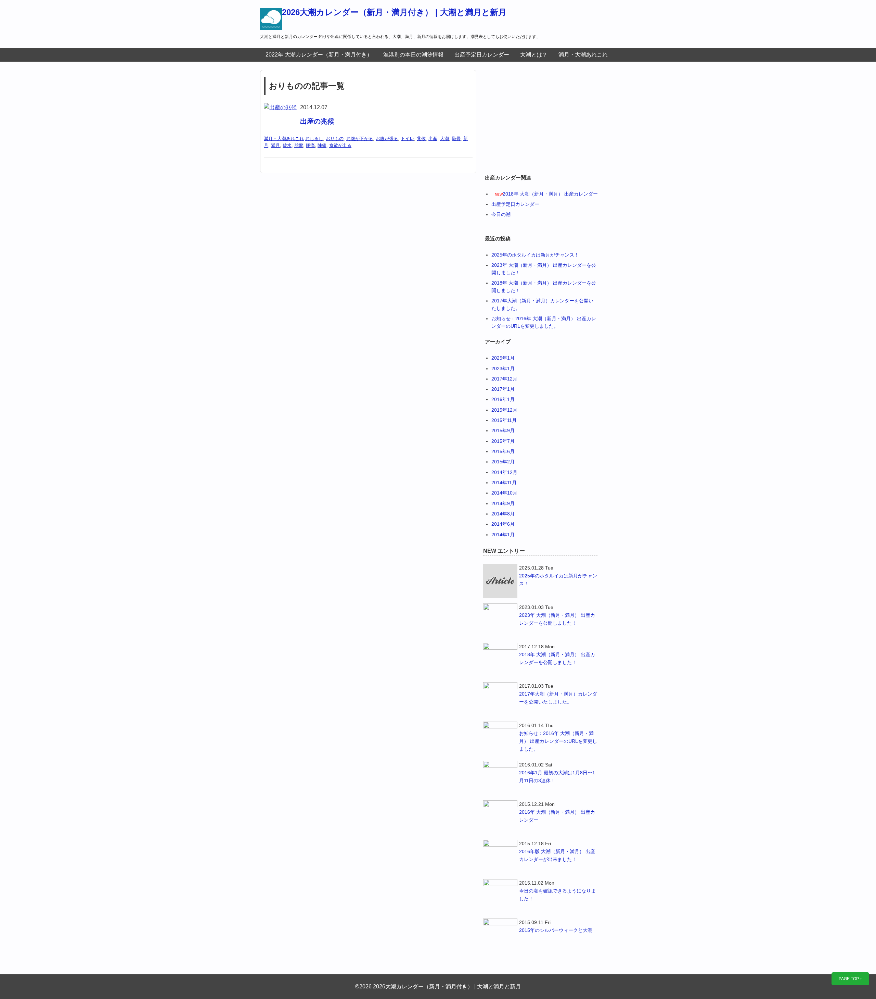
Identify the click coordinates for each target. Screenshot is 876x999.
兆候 (421, 138)
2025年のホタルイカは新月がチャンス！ (535, 255)
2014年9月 (503, 503)
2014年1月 (503, 534)
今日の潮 (501, 214)
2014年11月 (504, 482)
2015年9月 (503, 430)
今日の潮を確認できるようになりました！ (557, 894)
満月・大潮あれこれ (583, 55)
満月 (275, 145)
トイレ (407, 138)
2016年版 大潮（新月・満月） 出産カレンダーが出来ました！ (557, 855)
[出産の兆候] (280, 107)
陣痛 (322, 145)
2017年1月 (503, 389)
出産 (432, 138)
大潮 (444, 138)
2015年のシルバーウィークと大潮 (555, 930)
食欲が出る (340, 145)
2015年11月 (504, 420)
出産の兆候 (317, 121)
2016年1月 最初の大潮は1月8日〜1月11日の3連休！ (557, 776)
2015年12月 (504, 410)
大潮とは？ (534, 55)
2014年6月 (503, 524)
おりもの (335, 138)
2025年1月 (503, 358)
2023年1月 (503, 368)
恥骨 (456, 138)
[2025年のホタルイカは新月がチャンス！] (500, 581)
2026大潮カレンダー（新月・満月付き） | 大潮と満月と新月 (394, 12)
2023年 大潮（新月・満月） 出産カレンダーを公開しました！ (557, 619)
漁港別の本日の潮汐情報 (413, 55)
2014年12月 (504, 472)
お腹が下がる (359, 138)
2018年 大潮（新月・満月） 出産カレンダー (550, 194)
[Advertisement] (540, 118)
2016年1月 (503, 399)
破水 (287, 145)
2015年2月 (503, 461)
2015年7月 (503, 441)
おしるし (314, 138)
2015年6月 (503, 451)
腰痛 (310, 145)
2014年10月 (504, 493)
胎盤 (298, 145)
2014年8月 (503, 513)
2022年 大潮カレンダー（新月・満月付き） (319, 55)
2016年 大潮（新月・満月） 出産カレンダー (557, 816)
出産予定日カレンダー (481, 55)
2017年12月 (504, 379)
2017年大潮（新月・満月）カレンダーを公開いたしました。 (558, 697)
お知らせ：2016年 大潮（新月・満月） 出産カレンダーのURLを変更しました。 (558, 741)
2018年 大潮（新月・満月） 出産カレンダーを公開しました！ (557, 658)
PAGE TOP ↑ (850, 978)
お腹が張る (387, 138)
